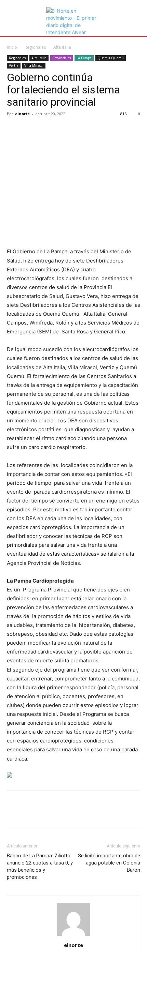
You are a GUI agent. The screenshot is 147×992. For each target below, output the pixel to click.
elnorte (22, 113)
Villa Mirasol (33, 65)
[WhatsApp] (61, 129)
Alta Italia (62, 47)
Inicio (12, 47)
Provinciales (61, 58)
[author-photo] (73, 935)
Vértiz (13, 65)
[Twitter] (29, 129)
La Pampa (84, 58)
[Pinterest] (45, 129)
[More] (77, 129)
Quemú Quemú (110, 58)
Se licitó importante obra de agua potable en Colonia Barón (109, 863)
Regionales (35, 47)
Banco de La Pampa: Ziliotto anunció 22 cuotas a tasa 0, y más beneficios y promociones (40, 866)
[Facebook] (14, 129)
